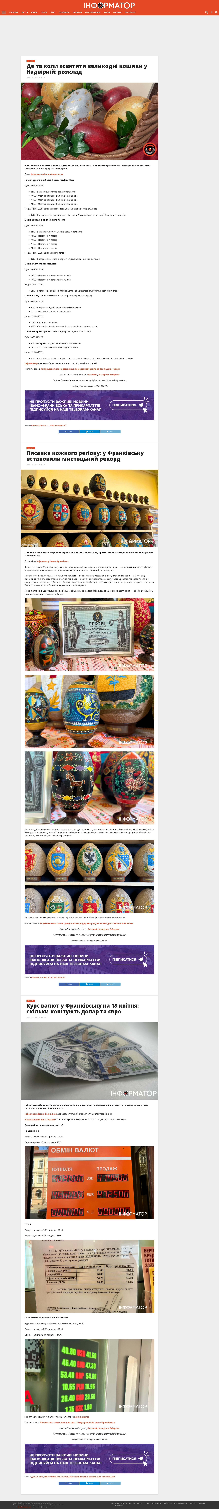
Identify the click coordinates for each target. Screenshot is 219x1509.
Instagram (104, 374)
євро (41, 1477)
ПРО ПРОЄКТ (130, 12)
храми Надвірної (58, 425)
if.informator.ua (24, 1507)
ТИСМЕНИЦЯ (64, 12)
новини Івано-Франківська (87, 1477)
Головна (13, 12)
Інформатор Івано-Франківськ (47, 174)
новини (35, 978)
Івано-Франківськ (53, 1477)
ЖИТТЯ (25, 12)
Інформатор (31, 363)
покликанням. (81, 1416)
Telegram (114, 374)
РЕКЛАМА (117, 12)
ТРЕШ (52, 12)
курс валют (68, 1477)
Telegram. (115, 929)
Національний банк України (40, 1119)
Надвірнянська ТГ (40, 425)
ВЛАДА (34, 12)
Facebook (92, 374)
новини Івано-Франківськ (52, 978)
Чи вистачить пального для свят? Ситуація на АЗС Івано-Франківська (77, 1422)
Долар (34, 1477)
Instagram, (103, 929)
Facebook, (93, 929)
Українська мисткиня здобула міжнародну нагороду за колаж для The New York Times (86, 923)
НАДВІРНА (77, 12)
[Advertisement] (109, 34)
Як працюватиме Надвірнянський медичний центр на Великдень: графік (80, 368)
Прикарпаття (108, 1477)
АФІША (107, 12)
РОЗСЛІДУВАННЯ (92, 12)
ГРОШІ (44, 12)
